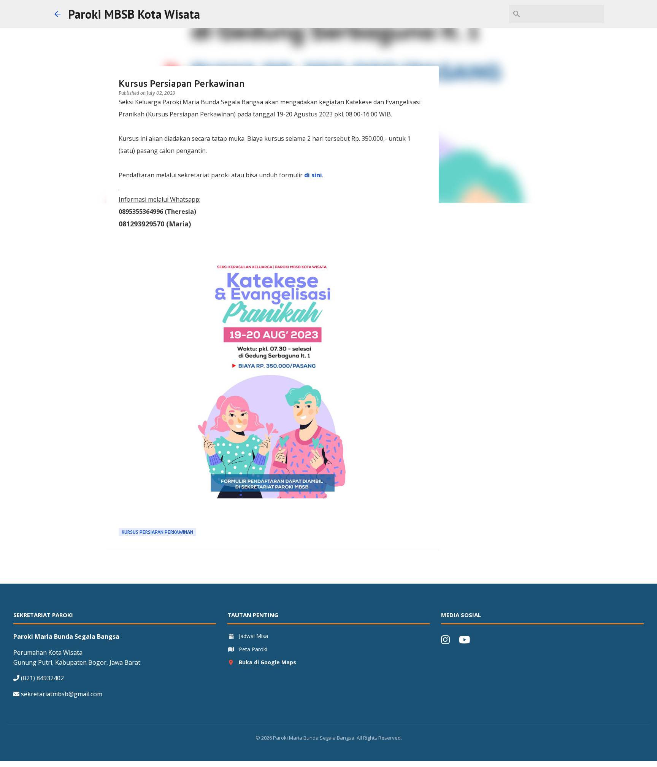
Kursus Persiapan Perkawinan (157, 532)
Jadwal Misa (253, 636)
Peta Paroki (253, 649)
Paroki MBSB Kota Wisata (134, 14)
